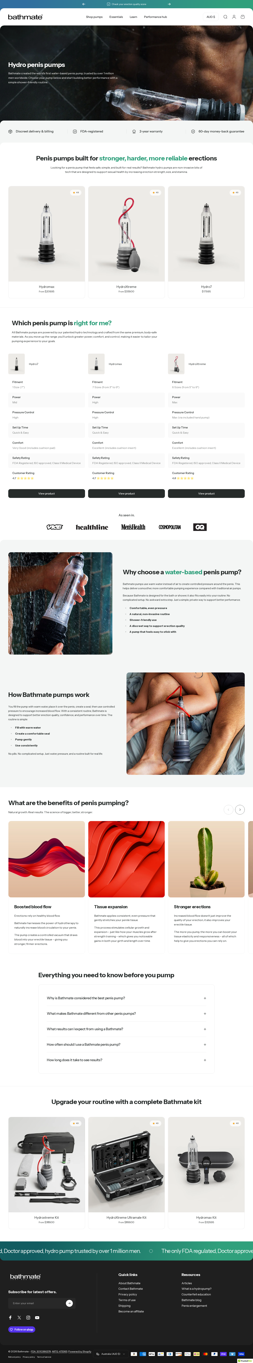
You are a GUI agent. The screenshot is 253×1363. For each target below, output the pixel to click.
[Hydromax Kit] (206, 1165)
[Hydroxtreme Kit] (46, 1165)
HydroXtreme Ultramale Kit (126, 1218)
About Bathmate (129, 1283)
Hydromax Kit (206, 1218)
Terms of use (127, 1300)
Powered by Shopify (79, 1351)
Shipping (124, 1305)
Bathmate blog (191, 1300)
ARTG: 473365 (59, 1351)
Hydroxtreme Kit (46, 1218)
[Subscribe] (69, 1303)
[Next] (169, 4)
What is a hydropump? (197, 1288)
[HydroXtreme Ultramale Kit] (126, 1165)
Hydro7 (206, 287)
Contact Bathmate (130, 1288)
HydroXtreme (126, 287)
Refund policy (14, 1357)
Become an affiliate (131, 1311)
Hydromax (46, 287)
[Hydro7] (206, 234)
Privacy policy (127, 1294)
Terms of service (44, 1357)
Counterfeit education (196, 1294)
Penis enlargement (194, 1305)
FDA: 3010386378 (41, 1351)
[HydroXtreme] (126, 234)
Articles (187, 1283)
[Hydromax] (46, 234)
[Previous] (84, 4)
